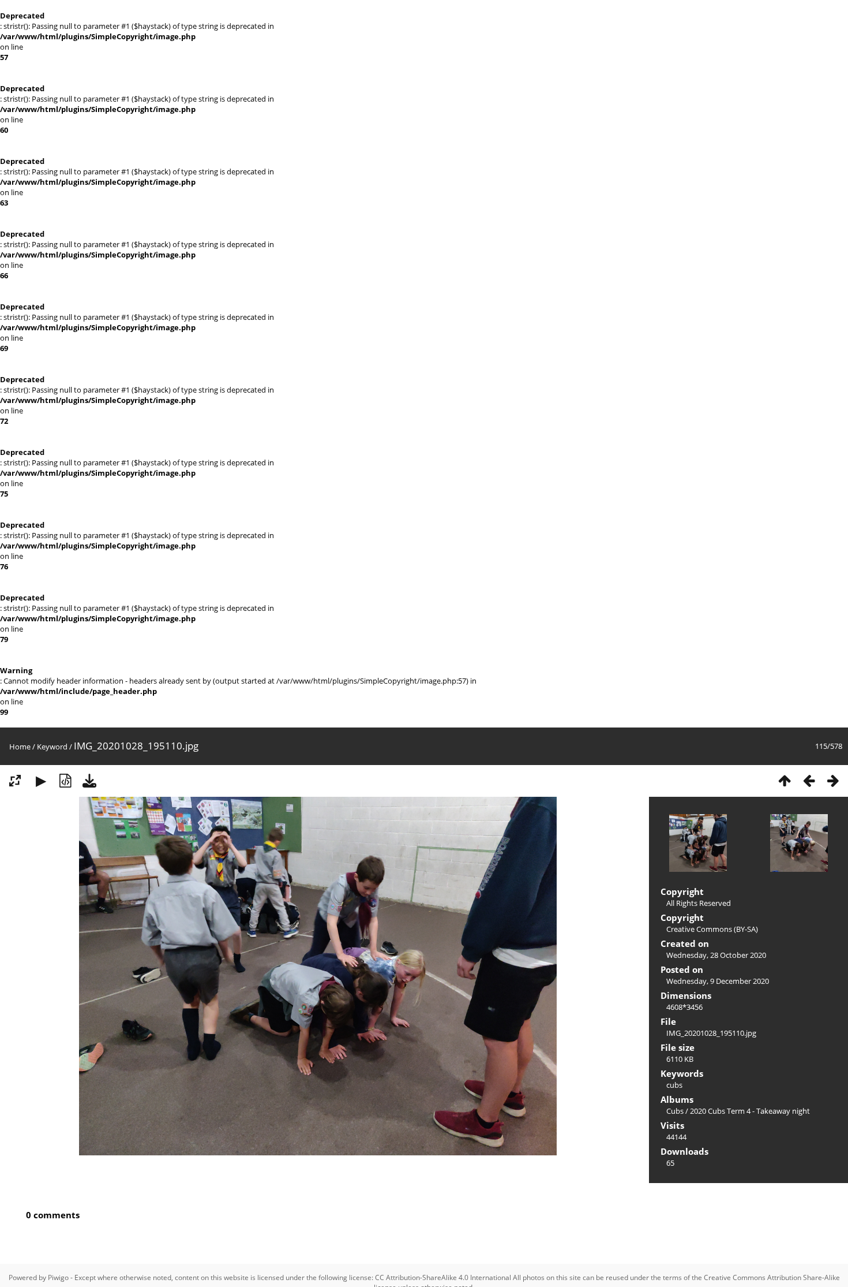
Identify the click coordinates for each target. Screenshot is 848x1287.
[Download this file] (89, 781)
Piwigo (58, 1277)
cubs (674, 1085)
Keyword (52, 746)
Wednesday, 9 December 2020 (717, 981)
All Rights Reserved (698, 903)
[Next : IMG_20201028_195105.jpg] (833, 781)
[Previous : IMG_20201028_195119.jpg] (809, 781)
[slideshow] (41, 781)
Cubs (675, 1111)
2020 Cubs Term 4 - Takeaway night (750, 1111)
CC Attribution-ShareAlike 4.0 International (443, 1277)
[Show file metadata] (65, 781)
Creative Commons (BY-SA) (712, 929)
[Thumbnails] (784, 781)
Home (20, 746)
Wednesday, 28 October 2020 (716, 955)
